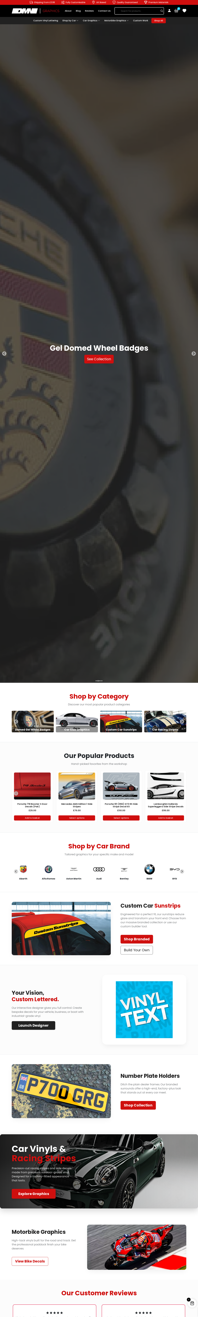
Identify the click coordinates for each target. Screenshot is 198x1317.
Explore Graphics (33, 1193)
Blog (78, 10)
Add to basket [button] (32, 817)
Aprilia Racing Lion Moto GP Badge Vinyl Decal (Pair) (122, 805)
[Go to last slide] (16, 721)
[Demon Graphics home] (35, 10)
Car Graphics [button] (90, 20)
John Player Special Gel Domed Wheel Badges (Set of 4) (77, 805)
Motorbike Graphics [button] (115, 20)
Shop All (158, 20)
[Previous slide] (4, 353)
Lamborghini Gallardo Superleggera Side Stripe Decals (32, 805)
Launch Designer (33, 1025)
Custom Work (140, 20)
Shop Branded (137, 939)
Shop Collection (138, 1105)
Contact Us (104, 10)
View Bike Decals (30, 1261)
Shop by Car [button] (69, 20)
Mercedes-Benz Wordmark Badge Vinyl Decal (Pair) (166, 805)
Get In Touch (99, 362)
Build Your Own (137, 950)
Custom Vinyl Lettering (45, 20)
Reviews (89, 10)
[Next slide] (182, 721)
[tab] (96, 680)
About (68, 10)
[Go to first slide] (194, 353)
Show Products (33, 721)
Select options (77, 817)
